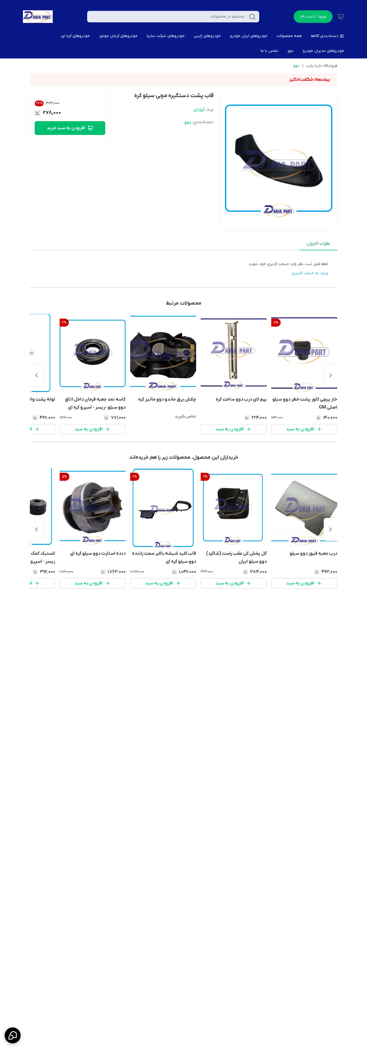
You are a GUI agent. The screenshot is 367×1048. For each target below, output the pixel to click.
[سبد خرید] (340, 16)
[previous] (330, 375)
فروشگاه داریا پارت (321, 65)
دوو (296, 65)
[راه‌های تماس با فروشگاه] (13, 1035)
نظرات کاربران (318, 243)
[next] (36, 375)
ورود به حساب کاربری (310, 273)
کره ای (198, 109)
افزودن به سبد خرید (66, 128)
